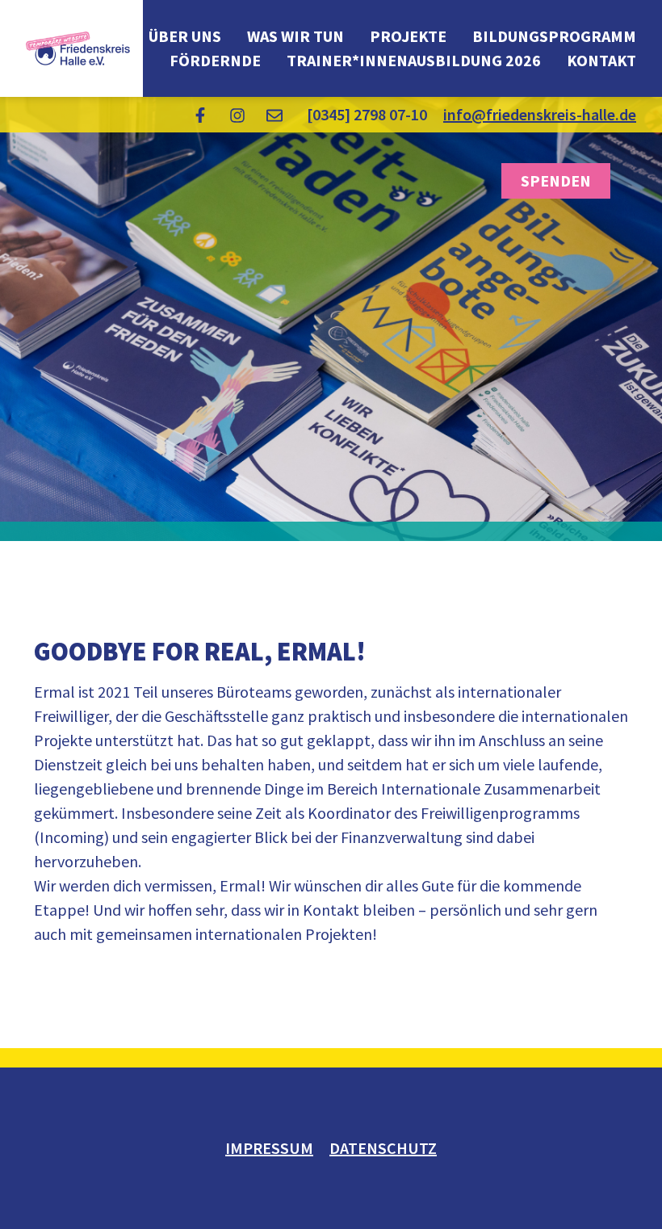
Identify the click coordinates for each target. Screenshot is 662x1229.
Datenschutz (383, 1148)
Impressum (269, 1148)
